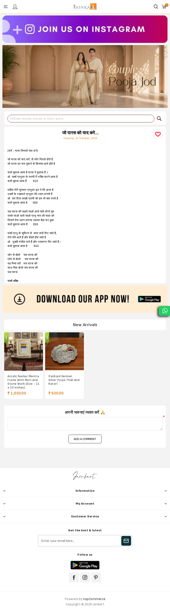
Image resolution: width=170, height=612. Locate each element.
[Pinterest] (96, 577)
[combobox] (81, 118)
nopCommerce (94, 599)
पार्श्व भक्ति (13, 281)
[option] (85, 29)
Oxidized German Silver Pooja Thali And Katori (63, 380)
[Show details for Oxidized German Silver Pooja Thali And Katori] (64, 351)
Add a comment (85, 439)
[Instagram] (85, 577)
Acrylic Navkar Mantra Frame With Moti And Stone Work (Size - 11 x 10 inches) (24, 381)
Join (126, 541)
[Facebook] (74, 577)
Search (159, 118)
